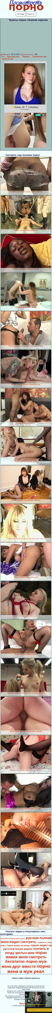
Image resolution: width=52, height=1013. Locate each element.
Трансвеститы (13, 57)
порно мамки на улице (18, 945)
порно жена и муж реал (29, 969)
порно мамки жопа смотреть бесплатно (26, 957)
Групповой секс (40, 57)
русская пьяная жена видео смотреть (26, 940)
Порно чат (31, 14)
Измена (26, 57)
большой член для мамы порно (13, 938)
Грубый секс (7, 59)
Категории (20, 14)
